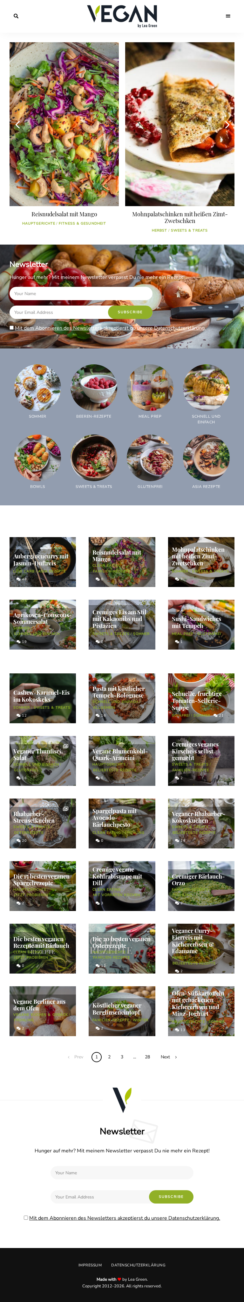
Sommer (201, 230)
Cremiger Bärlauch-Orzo (198, 880)
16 (103, 715)
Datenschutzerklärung (138, 1265)
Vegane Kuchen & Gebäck (40, 1014)
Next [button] (226, 124)
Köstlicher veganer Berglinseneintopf (116, 1009)
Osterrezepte (29, 832)
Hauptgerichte (108, 764)
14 (182, 840)
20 (24, 840)
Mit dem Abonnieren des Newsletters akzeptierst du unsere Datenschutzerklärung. (110, 328)
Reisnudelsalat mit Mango (116, 556)
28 (147, 1057)
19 (24, 641)
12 (24, 715)
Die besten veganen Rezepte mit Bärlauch (41, 942)
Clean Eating (106, 565)
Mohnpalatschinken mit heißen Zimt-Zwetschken (64, 217)
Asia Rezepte (52, 571)
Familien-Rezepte (111, 571)
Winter (141, 1020)
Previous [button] (17, 124)
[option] (64, 140)
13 (182, 1030)
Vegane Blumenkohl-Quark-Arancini (120, 754)
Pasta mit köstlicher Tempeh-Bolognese (118, 692)
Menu (228, 16)
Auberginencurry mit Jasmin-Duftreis (40, 559)
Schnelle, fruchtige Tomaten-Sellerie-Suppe (197, 700)
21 (221, 715)
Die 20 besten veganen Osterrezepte (121, 942)
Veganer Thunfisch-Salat (39, 754)
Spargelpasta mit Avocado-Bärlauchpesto (114, 817)
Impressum (90, 1265)
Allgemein (104, 707)
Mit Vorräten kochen (116, 895)
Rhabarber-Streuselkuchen (34, 817)
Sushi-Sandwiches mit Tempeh (196, 622)
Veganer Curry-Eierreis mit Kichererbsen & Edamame (193, 941)
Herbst (44, 230)
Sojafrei (181, 715)
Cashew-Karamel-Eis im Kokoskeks (41, 696)
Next (165, 1057)
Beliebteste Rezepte (115, 770)
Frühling (135, 832)
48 (24, 579)
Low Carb (24, 571)
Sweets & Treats (73, 230)
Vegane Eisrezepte (170, 230)
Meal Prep (183, 633)
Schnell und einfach (37, 633)
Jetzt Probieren (31, 895)
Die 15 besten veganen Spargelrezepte (41, 880)
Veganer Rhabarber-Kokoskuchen (198, 817)
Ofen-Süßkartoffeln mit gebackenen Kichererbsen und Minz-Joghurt (198, 1003)
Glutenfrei (209, 633)
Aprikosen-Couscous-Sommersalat (42, 618)
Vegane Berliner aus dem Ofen (39, 1005)
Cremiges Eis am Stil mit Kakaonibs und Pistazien (179, 217)
